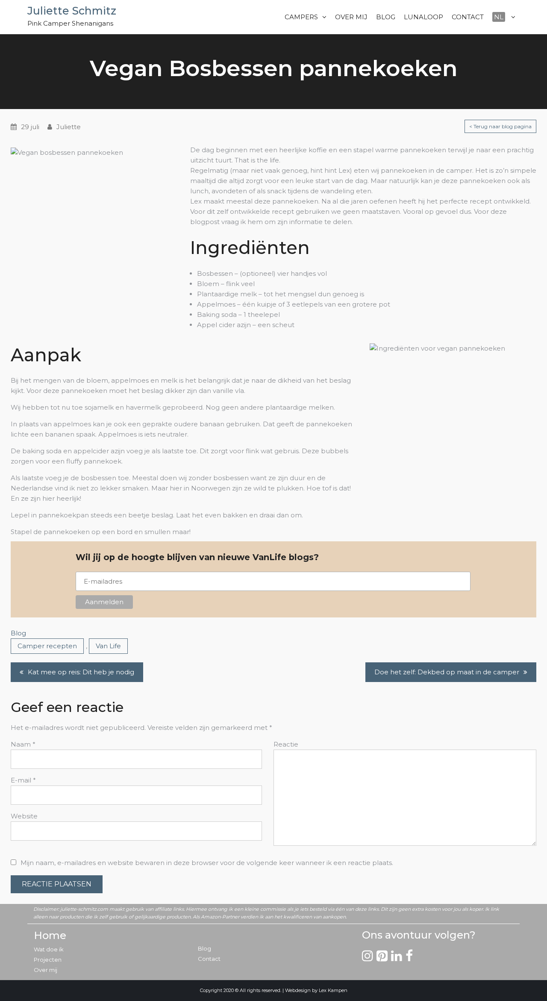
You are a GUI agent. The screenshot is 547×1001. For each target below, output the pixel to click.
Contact (209, 958)
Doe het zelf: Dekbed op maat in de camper (446, 672)
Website (24, 816)
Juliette (68, 127)
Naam (23, 744)
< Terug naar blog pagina (500, 126)
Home (50, 935)
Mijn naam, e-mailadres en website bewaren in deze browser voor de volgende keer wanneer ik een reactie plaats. (207, 862)
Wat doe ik (49, 949)
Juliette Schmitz (71, 10)
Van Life (108, 646)
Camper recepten (47, 646)
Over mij (45, 969)
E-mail (23, 780)
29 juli (30, 127)
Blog (18, 633)
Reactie (286, 744)
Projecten (48, 959)
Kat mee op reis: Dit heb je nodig (81, 672)
